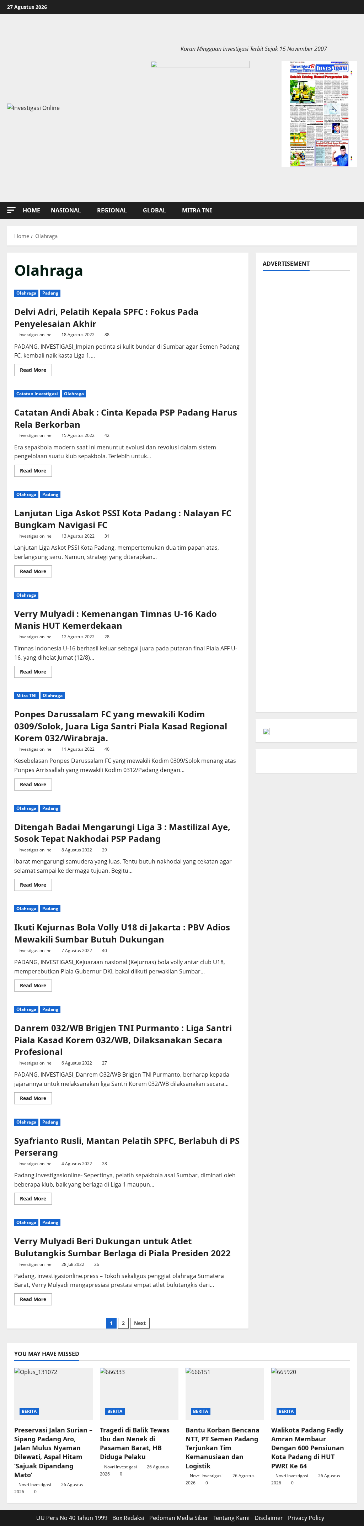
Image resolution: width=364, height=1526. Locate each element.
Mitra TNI (197, 210)
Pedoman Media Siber (178, 1518)
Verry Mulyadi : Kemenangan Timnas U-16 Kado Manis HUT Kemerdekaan (115, 620)
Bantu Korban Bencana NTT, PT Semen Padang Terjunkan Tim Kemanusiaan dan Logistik (222, 1448)
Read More (36, 371)
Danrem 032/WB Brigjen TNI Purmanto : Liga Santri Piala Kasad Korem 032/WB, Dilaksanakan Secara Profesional (123, 1039)
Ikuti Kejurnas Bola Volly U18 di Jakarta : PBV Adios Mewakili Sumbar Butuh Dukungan (122, 933)
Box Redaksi (128, 1518)
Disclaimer (269, 1518)
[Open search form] (355, 210)
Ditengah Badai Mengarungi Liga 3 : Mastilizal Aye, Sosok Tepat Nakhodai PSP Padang (122, 833)
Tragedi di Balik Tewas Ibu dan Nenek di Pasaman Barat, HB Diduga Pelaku (135, 1443)
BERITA (29, 1411)
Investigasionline (35, 335)
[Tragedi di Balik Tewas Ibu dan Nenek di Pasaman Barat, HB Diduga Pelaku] (139, 1394)
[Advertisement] (306, 384)
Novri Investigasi (34, 1485)
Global (154, 210)
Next (140, 1323)
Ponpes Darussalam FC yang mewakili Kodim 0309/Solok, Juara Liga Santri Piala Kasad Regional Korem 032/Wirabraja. (120, 726)
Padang (50, 293)
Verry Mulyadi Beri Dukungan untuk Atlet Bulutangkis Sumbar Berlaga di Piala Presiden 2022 (122, 1247)
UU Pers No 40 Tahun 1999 (71, 1518)
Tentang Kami (231, 1518)
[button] (11, 210)
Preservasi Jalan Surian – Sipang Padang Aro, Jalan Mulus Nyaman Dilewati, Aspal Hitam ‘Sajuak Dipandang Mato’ (53, 1452)
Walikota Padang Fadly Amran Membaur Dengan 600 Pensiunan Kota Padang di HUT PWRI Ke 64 (307, 1448)
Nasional (66, 210)
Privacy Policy (306, 1518)
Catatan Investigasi (37, 394)
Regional (112, 210)
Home (31, 210)
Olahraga (26, 293)
